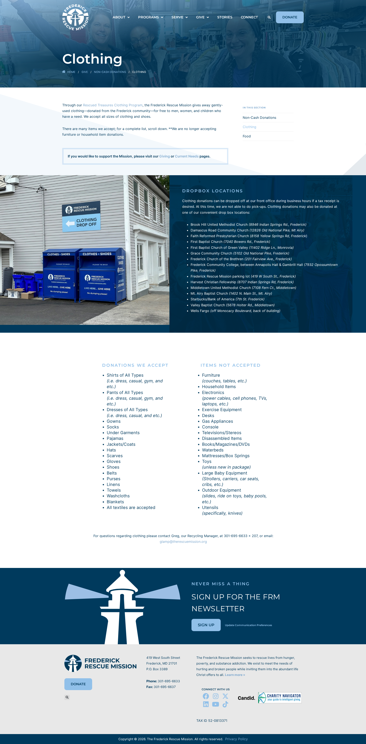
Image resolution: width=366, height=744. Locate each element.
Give (85, 72)
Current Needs (187, 156)
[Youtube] (215, 704)
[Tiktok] (225, 704)
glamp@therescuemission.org (183, 541)
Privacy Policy (236, 739)
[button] (269, 17)
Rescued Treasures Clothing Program (113, 105)
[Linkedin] (206, 704)
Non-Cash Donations (110, 72)
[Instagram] (215, 696)
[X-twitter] (225, 696)
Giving (164, 156)
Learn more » (235, 675)
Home (71, 72)
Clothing (249, 127)
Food (247, 136)
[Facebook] (206, 696)
